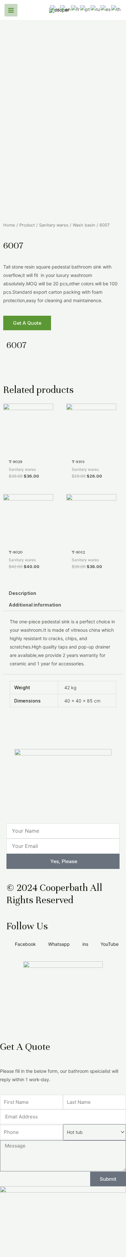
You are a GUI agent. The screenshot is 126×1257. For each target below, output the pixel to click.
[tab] (63, 593)
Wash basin (84, 225)
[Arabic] (55, 9)
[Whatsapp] (67, 370)
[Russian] (95, 9)
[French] (75, 9)
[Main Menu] (11, 10)
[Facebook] (14, 370)
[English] (65, 9)
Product (27, 225)
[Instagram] (49, 370)
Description (22, 593)
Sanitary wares (53, 225)
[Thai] (116, 9)
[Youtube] (32, 370)
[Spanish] (105, 9)
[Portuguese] (85, 9)
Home (9, 225)
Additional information (35, 604)
